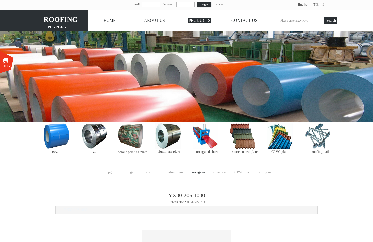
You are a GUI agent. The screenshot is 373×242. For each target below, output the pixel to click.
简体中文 (319, 4)
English (303, 4)
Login (204, 4)
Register (219, 4)
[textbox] (302, 20)
